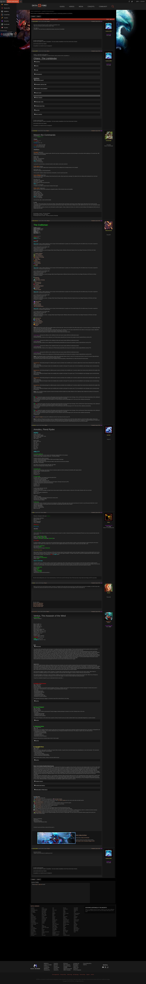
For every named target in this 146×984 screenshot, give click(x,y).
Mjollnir (36, 809)
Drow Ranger (44, 910)
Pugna (64, 912)
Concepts (91, 6)
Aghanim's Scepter (39, 416)
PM (99, 21)
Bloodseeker (33, 917)
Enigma (43, 916)
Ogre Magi (54, 928)
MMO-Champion (67, 970)
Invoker (43, 923)
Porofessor (46, 966)
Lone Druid (54, 910)
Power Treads (62, 800)
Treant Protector (77, 913)
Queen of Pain (65, 913)
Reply (38, 16)
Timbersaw (76, 910)
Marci (53, 914)
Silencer (64, 923)
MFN (4, 1)
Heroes (71, 6)
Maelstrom (37, 288)
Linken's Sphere (38, 320)
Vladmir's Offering (38, 253)
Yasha (36, 265)
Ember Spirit (44, 914)
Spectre (64, 929)
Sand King (65, 918)
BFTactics (65, 963)
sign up (40, 884)
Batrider (32, 915)
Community (103, 6)
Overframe (75, 968)
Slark (64, 926)
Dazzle (32, 932)
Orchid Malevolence (39, 306)
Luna (53, 911)
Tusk (75, 915)
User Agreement (55, 974)
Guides (62, 6)
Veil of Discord (38, 283)
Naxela (108, 592)
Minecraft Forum (67, 966)
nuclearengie (35, 130)
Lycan (53, 912)
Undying (75, 917)
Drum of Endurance (39, 255)
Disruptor (32, 935)
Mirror (34, 512)
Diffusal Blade (38, 301)
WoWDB (65, 967)
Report (48, 21)
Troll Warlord (76, 914)
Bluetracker (75, 964)
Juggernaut (44, 926)
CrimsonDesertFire (87, 963)
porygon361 (35, 611)
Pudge (64, 911)
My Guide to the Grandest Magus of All (85, 841)
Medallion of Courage (39, 257)
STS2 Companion (77, 970)
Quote (97, 21)
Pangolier (54, 932)
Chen (32, 925)
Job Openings (76, 974)
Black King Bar (38, 305)
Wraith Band (37, 262)
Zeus (75, 931)
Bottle (37, 797)
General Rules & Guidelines (44, 13)
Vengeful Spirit (76, 919)
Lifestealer (44, 935)
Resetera (56, 966)
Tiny (74, 912)
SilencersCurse (35, 220)
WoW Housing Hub (67, 968)
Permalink (93, 21)
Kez (42, 928)
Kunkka (43, 929)
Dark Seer (33, 929)
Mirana (53, 918)
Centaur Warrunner (34, 923)
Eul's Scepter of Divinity (40, 280)
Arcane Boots (38, 800)
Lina (53, 907)
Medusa (53, 916)
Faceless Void (44, 917)
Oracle (53, 930)
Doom (43, 907)
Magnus (53, 913)
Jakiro (43, 925)
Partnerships (82, 974)
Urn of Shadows (38, 254)
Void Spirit (75, 924)
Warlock (75, 925)
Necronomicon (38, 282)
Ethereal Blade (38, 812)
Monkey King (54, 919)
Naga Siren (54, 923)
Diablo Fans (76, 967)
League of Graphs (48, 964)
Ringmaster (65, 916)
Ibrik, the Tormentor (85, 837)
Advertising (69, 974)
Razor (64, 914)
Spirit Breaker (65, 930)
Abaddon (32, 907)
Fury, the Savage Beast (38, 604)
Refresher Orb (38, 318)
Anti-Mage (33, 911)
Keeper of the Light (45, 927)
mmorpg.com (76, 963)
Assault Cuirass (38, 323)
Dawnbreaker (33, 931)
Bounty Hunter (33, 918)
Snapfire (64, 927)
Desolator (37, 302)
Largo (43, 930)
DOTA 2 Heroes (35, 906)
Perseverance (39, 804)
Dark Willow (33, 930)
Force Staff (37, 278)
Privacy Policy (63, 974)
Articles (92, 974)
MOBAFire (46, 963)
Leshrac (43, 932)
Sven (64, 932)
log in (36, 884)
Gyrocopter (44, 919)
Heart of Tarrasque (39, 321)
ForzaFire (56, 968)
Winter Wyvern (76, 928)
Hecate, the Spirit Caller (38, 606)
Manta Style (37, 319)
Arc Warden (33, 912)
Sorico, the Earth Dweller (38, 605)
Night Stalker (54, 926)
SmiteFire (56, 963)
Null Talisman (38, 263)
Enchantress (44, 915)
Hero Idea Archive (81, 835)
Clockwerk (33, 927)
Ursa (75, 918)
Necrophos (54, 925)
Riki (63, 915)
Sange (36, 264)
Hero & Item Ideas (38, 19)
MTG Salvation (66, 964)
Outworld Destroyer (56, 931)
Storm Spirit (65, 931)
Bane (32, 914)
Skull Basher (37, 287)
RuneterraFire (47, 970)
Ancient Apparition (34, 910)
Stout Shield (38, 799)
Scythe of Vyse (38, 805)
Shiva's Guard (38, 303)
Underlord (75, 916)
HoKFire (85, 964)
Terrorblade (76, 907)
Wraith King (76, 930)
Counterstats (47, 967)
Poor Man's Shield (58, 799)
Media (81, 6)
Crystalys (37, 284)
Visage (75, 923)
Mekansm (37, 277)
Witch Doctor (76, 929)
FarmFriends (56, 967)
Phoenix (64, 907)
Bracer (36, 260)
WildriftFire (46, 968)
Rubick (64, 917)
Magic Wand (37, 259)
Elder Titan (44, 913)
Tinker (75, 911)
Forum (33, 16)
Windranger (76, 927)
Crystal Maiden (34, 928)
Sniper (64, 928)
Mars (53, 915)
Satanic (36, 325)
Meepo (53, 917)
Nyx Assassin (54, 927)
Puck (64, 910)
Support (88, 974)
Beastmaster (33, 916)
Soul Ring (37, 258)
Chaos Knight (33, 924)
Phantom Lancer (55, 935)
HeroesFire (56, 970)
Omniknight (54, 929)
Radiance (37, 324)
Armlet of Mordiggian (39, 285)
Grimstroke (44, 918)
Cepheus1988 (35, 21)
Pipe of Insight (38, 289)
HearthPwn (75, 966)
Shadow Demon (66, 919)
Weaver (75, 926)
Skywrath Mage (66, 924)
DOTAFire (56, 964)
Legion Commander (45, 931)
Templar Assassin (66, 935)
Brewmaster (33, 919)
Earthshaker (44, 912)
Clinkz (32, 926)
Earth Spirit (44, 911)
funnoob (34, 425)
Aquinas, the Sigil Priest (38, 603)
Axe (31, 913)
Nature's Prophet (55, 924)
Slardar (64, 925)
